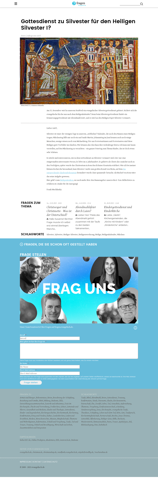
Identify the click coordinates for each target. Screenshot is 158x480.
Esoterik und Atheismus (54, 403)
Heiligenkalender (109, 234)
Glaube (109, 400)
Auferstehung (125, 403)
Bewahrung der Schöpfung (63, 397)
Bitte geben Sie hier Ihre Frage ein (32, 341)
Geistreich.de (65, 439)
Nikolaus (120, 234)
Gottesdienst (69, 409)
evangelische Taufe (120, 409)
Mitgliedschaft (63, 418)
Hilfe (135, 327)
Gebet (104, 403)
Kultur (49, 415)
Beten (50, 397)
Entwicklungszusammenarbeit (32, 403)
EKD (61, 400)
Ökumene (85, 406)
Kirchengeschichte (48, 412)
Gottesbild (85, 418)
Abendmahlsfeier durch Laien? (85, 209)
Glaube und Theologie (55, 409)
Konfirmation (25, 415)
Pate (96, 424)
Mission (53, 418)
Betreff (22, 335)
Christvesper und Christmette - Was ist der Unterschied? (59, 211)
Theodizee (85, 412)
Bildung (47, 400)
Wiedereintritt (86, 421)
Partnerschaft (105, 415)
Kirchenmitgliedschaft (90, 415)
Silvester (50, 234)
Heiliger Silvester (70, 234)
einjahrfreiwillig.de (85, 452)
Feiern (23, 35)
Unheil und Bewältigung (44, 424)
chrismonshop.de (50, 452)
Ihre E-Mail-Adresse (27, 370)
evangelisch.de (26, 452)
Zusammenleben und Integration (33, 427)
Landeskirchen (59, 415)
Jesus (99, 409)
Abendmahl (96, 397)
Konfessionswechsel (107, 406)
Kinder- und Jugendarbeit (30, 412)
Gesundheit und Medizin (36, 409)
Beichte (115, 415)
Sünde (94, 400)
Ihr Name (23, 363)
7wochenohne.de (100, 452)
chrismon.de (37, 452)
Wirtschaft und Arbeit (63, 424)
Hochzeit (121, 418)
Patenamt (102, 400)
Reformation (41, 421)
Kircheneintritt (119, 400)
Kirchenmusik (62, 412)
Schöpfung (94, 412)
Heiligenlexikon (66, 180)
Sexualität (115, 403)
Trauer (115, 421)
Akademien (50, 439)
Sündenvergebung (88, 409)
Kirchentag (73, 412)
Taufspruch (130, 412)
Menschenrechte (42, 418)
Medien (32, 418)
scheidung (120, 406)
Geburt (63, 406)
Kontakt (37, 462)
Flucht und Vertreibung (40, 406)
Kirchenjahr (106, 409)
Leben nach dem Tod (107, 412)
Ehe (92, 403)
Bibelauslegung (87, 424)
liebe (118, 412)
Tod (108, 403)
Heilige (98, 234)
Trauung (29, 424)
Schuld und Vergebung (56, 421)
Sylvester (59, 234)
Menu (16, 3)
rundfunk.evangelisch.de (67, 452)
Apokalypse (123, 421)
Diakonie (54, 400)
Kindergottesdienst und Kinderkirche (118, 209)
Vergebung (94, 406)
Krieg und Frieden (38, 415)
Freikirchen (55, 406)
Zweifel (98, 403)
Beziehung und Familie (29, 400)
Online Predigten (38, 439)
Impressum (25, 462)
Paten (109, 421)
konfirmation (86, 400)
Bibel (41, 400)
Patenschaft (86, 403)
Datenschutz (50, 462)
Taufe (68, 421)
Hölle (115, 418)
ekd (130, 421)
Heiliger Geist (106, 418)
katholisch (103, 424)
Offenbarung (95, 418)
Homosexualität (99, 421)
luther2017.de (25, 439)
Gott (123, 412)
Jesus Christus (124, 415)
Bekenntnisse (41, 397)
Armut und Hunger (27, 397)
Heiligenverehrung (86, 234)
